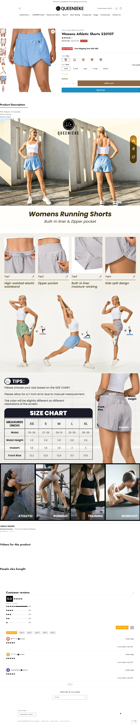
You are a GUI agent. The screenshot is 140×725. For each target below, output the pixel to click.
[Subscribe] (85, 697)
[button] (20, 8)
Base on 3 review (12, 603)
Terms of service (64, 721)
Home (63, 30)
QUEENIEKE (25, 721)
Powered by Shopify (34, 721)
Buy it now (101, 90)
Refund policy (45, 721)
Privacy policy (54, 721)
